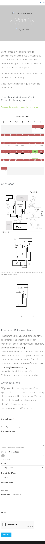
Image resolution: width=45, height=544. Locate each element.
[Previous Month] (4, 116)
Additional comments (11, 494)
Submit (6, 534)
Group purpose (8, 431)
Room (4, 464)
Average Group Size (10, 452)
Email (4, 512)
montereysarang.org (15, 347)
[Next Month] (41, 116)
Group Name (7, 419)
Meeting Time (7, 482)
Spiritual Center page (15, 77)
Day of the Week (8, 473)
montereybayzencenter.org (14, 367)
